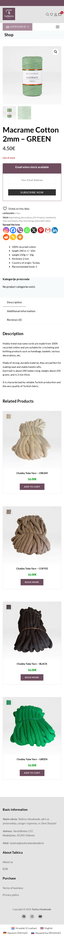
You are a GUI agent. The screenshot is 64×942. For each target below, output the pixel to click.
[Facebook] (13, 230)
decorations (26, 217)
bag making (14, 217)
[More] (20, 237)
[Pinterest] (41, 230)
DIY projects (39, 217)
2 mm (17, 213)
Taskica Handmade (41, 909)
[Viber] (20, 230)
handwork (51, 217)
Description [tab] (14, 302)
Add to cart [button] (32, 486)
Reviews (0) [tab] (14, 319)
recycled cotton (43, 221)
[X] (34, 230)
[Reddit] (6, 237)
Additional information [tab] (21, 311)
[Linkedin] (55, 230)
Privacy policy (11, 894)
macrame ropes (10, 221)
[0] (59, 14)
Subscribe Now (32, 192)
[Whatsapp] (27, 230)
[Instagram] (6, 230)
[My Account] (55, 14)
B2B (5, 868)
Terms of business (13, 888)
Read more (32, 582)
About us (8, 862)
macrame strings (26, 221)
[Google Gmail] (48, 230)
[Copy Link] (13, 237)
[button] (58, 26)
